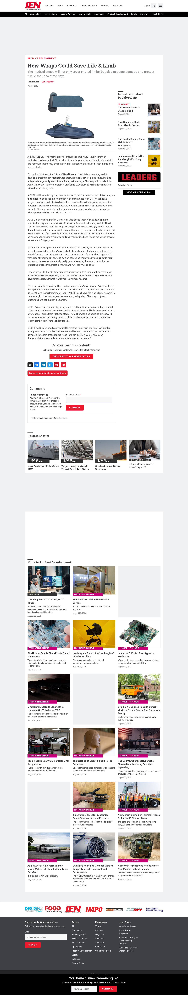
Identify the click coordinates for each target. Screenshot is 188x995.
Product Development (41, 58)
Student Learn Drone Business (107, 468)
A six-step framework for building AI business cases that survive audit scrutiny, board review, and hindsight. (47, 609)
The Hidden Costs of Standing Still (129, 109)
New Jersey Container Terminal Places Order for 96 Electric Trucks (139, 816)
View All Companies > (139, 192)
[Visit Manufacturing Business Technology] (154, 909)
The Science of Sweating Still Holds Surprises (92, 762)
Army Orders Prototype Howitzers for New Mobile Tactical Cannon (138, 867)
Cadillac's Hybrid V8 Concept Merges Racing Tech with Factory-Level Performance (93, 868)
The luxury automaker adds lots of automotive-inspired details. (88, 661)
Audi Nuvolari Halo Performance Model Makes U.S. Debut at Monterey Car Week (47, 868)
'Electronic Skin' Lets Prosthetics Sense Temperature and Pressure (91, 816)
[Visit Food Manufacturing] (54, 909)
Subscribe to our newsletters (71, 356)
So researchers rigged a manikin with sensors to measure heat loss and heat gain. (94, 769)
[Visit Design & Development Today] (33, 909)
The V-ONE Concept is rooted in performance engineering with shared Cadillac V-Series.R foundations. (93, 879)
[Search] (153, 5)
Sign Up (32, 945)
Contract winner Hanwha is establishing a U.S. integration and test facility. (139, 874)
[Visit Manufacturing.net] (134, 909)
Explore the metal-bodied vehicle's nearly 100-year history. (137, 718)
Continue (107, 989)
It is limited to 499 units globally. (42, 876)
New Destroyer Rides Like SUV (43, 468)
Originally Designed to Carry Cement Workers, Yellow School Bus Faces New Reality (139, 710)
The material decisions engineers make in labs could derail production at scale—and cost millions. (46, 663)
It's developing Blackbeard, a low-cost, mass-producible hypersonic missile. (139, 772)
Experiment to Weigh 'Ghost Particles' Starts (75, 468)
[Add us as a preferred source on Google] (63, 364)
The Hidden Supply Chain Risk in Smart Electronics (131, 142)
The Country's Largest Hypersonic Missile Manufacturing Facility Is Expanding (136, 764)
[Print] (30, 364)
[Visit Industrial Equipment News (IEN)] (73, 909)
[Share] (36, 364)
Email (27, 932)
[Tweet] (50, 364)
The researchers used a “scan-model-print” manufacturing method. (92, 823)
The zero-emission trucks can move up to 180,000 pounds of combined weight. (137, 823)
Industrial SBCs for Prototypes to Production (136, 655)
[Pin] (56, 364)
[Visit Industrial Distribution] (114, 909)
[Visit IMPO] (94, 909)
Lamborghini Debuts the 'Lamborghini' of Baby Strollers (131, 159)
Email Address (73, 395)
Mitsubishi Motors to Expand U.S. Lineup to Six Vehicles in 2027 (45, 708)
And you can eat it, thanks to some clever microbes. (91, 608)
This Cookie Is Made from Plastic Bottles (129, 124)
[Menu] (160, 5)
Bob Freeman (48, 82)
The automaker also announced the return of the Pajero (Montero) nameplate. (47, 715)
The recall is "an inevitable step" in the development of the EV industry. (45, 769)
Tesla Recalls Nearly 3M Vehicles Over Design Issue (48, 762)
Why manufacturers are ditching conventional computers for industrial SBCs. (138, 661)
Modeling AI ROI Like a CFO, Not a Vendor (45, 601)
